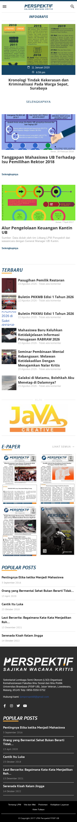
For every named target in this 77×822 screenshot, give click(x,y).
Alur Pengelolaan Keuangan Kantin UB (37, 230)
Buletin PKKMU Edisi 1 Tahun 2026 (46, 313)
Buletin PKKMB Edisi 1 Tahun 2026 (46, 297)
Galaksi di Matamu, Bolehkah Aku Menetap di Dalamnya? (46, 379)
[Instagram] (11, 705)
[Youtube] (25, 705)
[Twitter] (18, 705)
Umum (20, 28)
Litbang (9, 28)
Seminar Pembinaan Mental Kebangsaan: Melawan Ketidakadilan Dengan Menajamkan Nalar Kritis (41, 358)
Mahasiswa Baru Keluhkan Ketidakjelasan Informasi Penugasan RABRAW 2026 (40, 334)
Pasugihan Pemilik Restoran (41, 280)
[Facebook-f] (4, 705)
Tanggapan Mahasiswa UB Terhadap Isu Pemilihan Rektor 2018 (38, 159)
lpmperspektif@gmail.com (34, 696)
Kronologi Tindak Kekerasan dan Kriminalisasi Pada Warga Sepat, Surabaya (38, 84)
